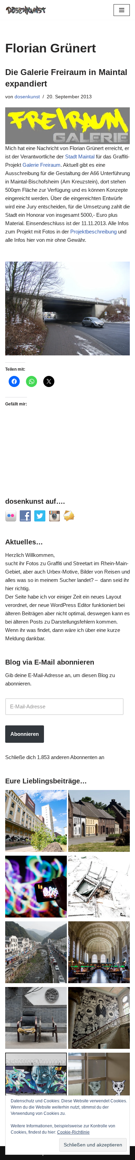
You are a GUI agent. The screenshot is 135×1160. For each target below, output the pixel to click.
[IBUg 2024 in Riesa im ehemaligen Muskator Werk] (36, 822)
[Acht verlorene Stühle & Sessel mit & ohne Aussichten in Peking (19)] (36, 1019)
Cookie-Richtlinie (73, 1132)
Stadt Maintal (79, 156)
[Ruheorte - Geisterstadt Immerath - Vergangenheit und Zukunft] (99, 822)
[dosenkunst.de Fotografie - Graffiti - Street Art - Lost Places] (26, 10)
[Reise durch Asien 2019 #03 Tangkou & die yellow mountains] (36, 953)
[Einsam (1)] (99, 1085)
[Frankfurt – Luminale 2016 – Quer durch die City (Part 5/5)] (36, 888)
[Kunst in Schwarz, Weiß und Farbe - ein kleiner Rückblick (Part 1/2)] (36, 1085)
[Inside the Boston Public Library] (99, 953)
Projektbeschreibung (93, 232)
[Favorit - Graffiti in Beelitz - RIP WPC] (99, 1019)
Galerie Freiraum (41, 165)
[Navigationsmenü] (122, 10)
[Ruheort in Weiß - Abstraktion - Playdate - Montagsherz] (99, 888)
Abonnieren (24, 734)
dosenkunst (27, 96)
